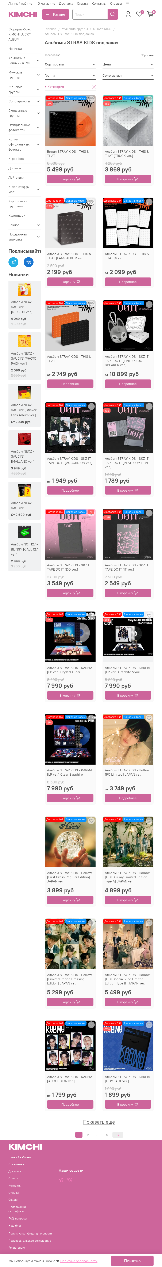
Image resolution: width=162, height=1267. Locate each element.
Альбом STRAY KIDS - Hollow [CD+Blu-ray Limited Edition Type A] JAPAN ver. (127, 877)
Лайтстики (16, 177)
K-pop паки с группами (18, 203)
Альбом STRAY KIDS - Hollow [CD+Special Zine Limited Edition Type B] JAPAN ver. (127, 979)
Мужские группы (75, 29)
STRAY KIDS (102, 29)
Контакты (99, 3)
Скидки (13, 1200)
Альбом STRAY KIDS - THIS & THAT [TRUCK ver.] (127, 153)
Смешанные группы (17, 113)
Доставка (66, 3)
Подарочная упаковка (17, 236)
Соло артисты (19, 101)
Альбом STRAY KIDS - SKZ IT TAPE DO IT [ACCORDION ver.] (69, 460)
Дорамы (14, 168)
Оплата (82, 3)
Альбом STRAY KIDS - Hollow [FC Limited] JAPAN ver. (127, 772)
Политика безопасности (78, 1261)
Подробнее (128, 282)
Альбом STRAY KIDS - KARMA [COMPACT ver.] (127, 1079)
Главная (50, 29)
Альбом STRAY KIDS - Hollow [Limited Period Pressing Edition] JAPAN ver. (69, 979)
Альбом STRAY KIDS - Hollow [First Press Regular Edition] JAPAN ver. (69, 877)
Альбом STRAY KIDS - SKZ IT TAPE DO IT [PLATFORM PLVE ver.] (127, 462)
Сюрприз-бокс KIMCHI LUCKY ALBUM (19, 34)
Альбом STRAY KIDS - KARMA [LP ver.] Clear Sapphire (69, 772)
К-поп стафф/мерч (18, 189)
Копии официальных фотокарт (19, 144)
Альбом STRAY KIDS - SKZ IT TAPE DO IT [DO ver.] (69, 567)
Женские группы (15, 89)
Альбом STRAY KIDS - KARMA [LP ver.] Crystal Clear (69, 670)
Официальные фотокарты (19, 127)
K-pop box (16, 158)
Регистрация (17, 1247)
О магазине (46, 3)
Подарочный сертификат (17, 1209)
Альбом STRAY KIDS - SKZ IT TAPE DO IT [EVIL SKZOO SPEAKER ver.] (126, 360)
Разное (14, 225)
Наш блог (15, 1226)
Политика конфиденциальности (30, 1233)
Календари (16, 215)
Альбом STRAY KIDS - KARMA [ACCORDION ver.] (69, 1079)
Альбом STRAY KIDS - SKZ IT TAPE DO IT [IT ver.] (126, 567)
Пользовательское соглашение (29, 1241)
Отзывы (116, 3)
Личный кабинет (21, 3)
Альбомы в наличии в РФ (19, 60)
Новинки (15, 48)
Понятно (132, 1260)
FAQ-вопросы (17, 1218)
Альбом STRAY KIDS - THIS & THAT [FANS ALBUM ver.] (69, 256)
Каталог (59, 14)
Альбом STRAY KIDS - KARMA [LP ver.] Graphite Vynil (127, 670)
